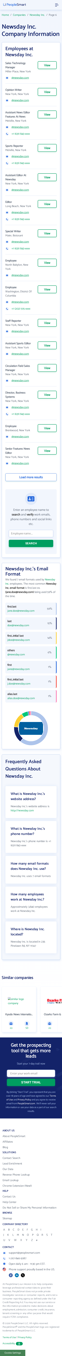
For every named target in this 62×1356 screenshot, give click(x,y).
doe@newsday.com (18, 625)
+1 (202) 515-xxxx (21, 309)
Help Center (9, 1202)
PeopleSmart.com (26, 1104)
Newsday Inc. (37, 15)
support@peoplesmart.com (24, 1253)
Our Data (8, 1169)
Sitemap (7, 1218)
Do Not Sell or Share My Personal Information (29, 1207)
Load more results (31, 477)
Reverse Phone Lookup (16, 1174)
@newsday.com (20, 78)
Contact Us (9, 1196)
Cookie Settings (12, 1352)
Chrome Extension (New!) (17, 1186)
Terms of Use (9, 1338)
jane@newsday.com (18, 669)
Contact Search (11, 1158)
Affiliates (8, 1141)
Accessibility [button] (9, 1344)
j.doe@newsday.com (18, 684)
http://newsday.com (22, 810)
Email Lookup (10, 1180)
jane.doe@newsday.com (20, 611)
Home (5, 15)
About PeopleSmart (14, 1136)
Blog (5, 1147)
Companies (19, 15)
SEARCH (31, 543)
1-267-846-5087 (17, 1258)
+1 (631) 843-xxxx (21, 134)
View (47, 65)
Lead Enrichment (12, 1163)
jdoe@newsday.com (18, 640)
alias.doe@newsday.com (21, 698)
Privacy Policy (24, 1100)
